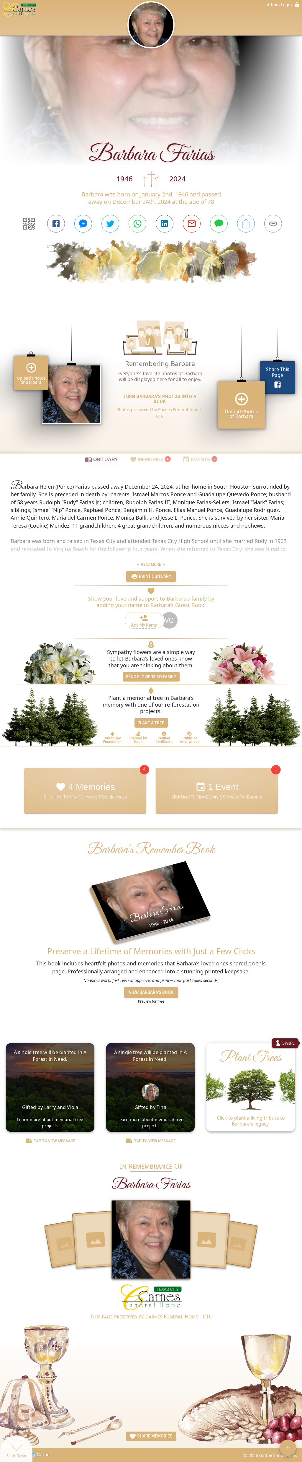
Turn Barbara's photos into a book (160, 399)
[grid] (151, 378)
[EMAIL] (192, 223)
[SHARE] (246, 223)
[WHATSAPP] (137, 223)
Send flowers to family (151, 676)
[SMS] (219, 223)
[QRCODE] (29, 223)
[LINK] (273, 223)
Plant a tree (150, 723)
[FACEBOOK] (56, 223)
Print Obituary (154, 576)
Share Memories (154, 1436)
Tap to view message (54, 1141)
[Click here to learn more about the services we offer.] (151, 1298)
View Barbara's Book (151, 992)
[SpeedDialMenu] (288, 1448)
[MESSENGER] (83, 223)
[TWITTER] (110, 223)
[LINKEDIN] (164, 223)
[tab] (101, 459)
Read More (151, 564)
